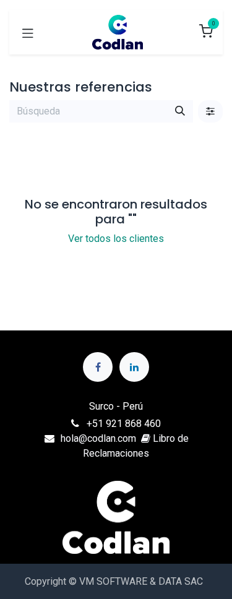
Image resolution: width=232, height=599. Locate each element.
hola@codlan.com (98, 438)
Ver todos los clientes (116, 238)
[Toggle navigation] (28, 32)
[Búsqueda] (180, 111)
